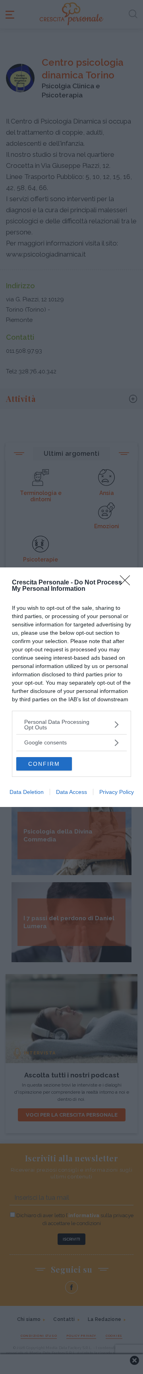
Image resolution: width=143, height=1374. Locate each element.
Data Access (71, 792)
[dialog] (71, 687)
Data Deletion (27, 792)
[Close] (127, 582)
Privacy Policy (116, 792)
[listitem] (71, 724)
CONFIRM (44, 764)
